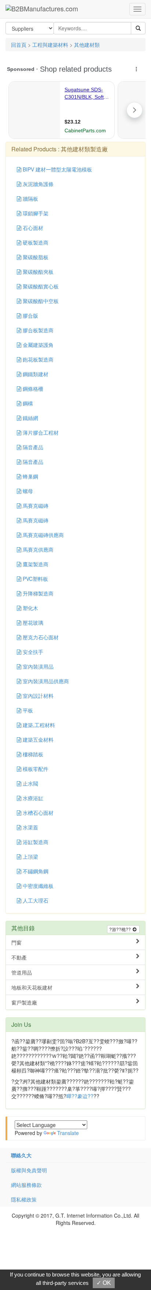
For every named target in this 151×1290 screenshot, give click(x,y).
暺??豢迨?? (79, 1096)
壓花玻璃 (32, 622)
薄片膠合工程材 (40, 432)
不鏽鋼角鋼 (34, 871)
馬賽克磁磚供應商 (42, 534)
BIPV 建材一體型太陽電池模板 (56, 169)
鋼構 (27, 403)
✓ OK (103, 1283)
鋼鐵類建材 (34, 374)
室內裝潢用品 (37, 666)
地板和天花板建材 (31, 987)
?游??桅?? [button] (120, 929)
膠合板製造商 (37, 330)
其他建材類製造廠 (84, 149)
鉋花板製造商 (37, 359)
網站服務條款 (26, 1184)
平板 (27, 710)
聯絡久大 (21, 1155)
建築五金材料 (37, 739)
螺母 (27, 491)
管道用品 (21, 972)
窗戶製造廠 (24, 1002)
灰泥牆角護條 (37, 184)
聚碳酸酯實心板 (40, 286)
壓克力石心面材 (40, 637)
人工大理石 (34, 900)
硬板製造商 (34, 242)
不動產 (19, 957)
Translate (68, 1132)
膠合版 (29, 315)
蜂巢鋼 (29, 476)
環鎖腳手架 (34, 213)
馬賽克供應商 (37, 549)
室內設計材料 (37, 695)
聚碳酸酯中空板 (40, 300)
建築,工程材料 (38, 725)
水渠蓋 (29, 827)
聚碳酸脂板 (34, 257)
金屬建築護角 (37, 344)
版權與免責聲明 (29, 1170)
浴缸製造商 (34, 842)
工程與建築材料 (50, 44)
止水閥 (29, 783)
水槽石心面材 (37, 812)
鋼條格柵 (32, 388)
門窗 (16, 942)
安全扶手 (32, 651)
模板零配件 (34, 768)
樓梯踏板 (32, 754)
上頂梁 (29, 856)
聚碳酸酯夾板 (37, 271)
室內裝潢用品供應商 (45, 681)
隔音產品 (32, 447)
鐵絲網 (29, 417)
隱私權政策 (24, 1199)
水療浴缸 (32, 798)
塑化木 (29, 608)
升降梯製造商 (37, 593)
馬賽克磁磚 (34, 505)
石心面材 (32, 227)
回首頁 (18, 44)
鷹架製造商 (34, 564)
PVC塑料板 (34, 578)
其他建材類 (87, 44)
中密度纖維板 (37, 885)
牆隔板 (29, 198)
